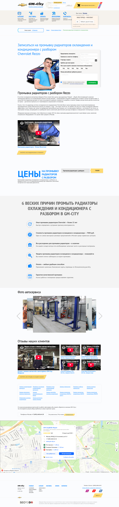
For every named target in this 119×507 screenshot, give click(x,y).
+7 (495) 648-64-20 (38, 414)
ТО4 (77, 68)
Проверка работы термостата (78, 387)
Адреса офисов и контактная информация (91, 488)
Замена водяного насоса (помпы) (37, 398)
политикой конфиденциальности (76, 83)
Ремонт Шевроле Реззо (56, 30)
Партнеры (31, 490)
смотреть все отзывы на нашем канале (32, 377)
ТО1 (64, 68)
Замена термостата (65, 386)
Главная (47, 30)
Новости (40, 490)
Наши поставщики (32, 489)
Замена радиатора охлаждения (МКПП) (92, 393)
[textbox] (57, 5)
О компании (31, 487)
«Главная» (35, 30)
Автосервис (31, 492)
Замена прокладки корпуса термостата (24, 393)
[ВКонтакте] (100, 5)
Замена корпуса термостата (91, 387)
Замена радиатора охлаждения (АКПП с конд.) (65, 394)
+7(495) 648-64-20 (96, 485)
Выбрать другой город (87, 21)
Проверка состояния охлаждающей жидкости (38, 388)
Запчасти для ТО (42, 487)
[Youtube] (101, 3)
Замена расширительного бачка (38, 394)
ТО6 (86, 68)
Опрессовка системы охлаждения (25, 398)
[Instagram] (99, 7)
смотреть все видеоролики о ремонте (31, 152)
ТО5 (82, 68)
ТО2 (68, 68)
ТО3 (73, 68)
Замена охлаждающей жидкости (25, 387)
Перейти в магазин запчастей (36, 7)
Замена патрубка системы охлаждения (52, 393)
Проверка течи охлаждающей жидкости (50, 388)
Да (77, 21)
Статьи (40, 489)
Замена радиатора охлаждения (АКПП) (78, 393)
